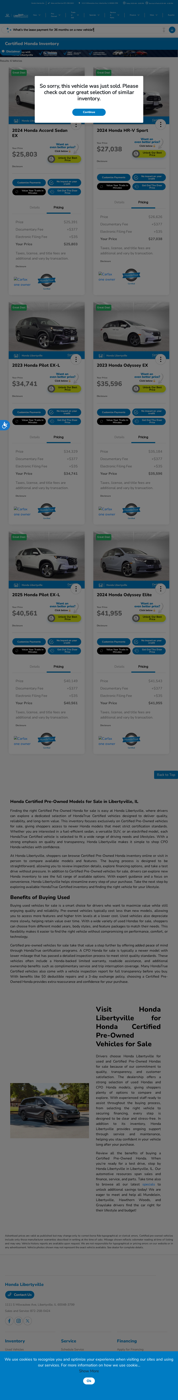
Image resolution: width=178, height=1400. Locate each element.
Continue (89, 112)
